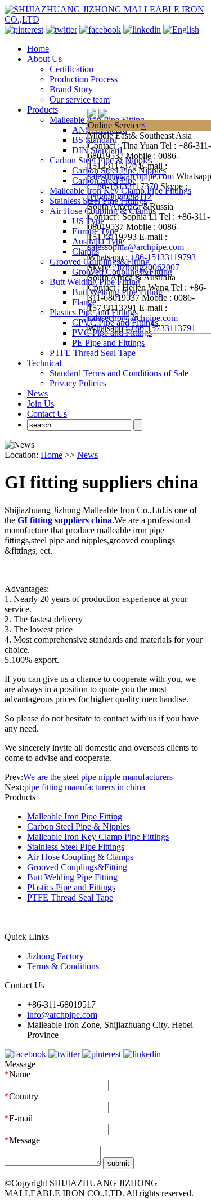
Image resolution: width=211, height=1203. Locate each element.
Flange (84, 302)
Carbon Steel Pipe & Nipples (78, 826)
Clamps (85, 251)
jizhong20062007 (148, 267)
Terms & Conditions (63, 966)
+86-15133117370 (125, 186)
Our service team (80, 99)
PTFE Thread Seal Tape (93, 353)
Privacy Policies (78, 383)
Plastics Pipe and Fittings (71, 887)
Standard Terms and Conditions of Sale (119, 373)
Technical (44, 363)
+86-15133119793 (163, 257)
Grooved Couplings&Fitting (77, 867)
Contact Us (47, 413)
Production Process (84, 79)
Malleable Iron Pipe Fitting (74, 816)
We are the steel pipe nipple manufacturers (98, 777)
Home (38, 49)
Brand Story (71, 89)
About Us (44, 59)
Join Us (40, 403)
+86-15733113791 (163, 328)
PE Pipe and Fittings (108, 342)
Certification (71, 69)
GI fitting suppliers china (64, 520)
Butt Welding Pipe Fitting (72, 877)
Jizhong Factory (55, 956)
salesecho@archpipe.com (133, 318)
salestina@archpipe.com (131, 176)
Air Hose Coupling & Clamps (80, 857)
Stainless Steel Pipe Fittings (75, 847)
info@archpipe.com (62, 1014)
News (37, 393)
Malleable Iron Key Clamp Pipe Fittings (98, 836)
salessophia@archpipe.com (136, 247)
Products (42, 109)
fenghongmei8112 (120, 196)
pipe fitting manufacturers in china (84, 787)
